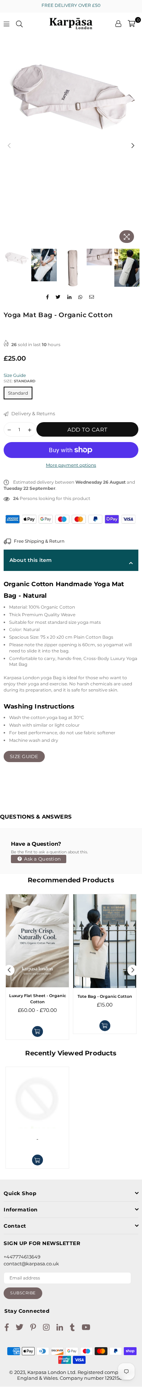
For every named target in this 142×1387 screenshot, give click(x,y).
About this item (30, 560)
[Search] (19, 23)
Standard (18, 393)
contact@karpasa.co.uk (31, 1263)
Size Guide (15, 375)
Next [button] (132, 145)
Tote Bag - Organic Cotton (105, 996)
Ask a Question (42, 859)
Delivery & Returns (32, 413)
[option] (71, 90)
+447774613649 (22, 1257)
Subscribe (23, 1292)
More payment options (71, 465)
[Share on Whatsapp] (80, 297)
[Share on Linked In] (70, 297)
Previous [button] (9, 145)
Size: (19, 381)
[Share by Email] (91, 297)
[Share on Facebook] (47, 297)
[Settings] (118, 23)
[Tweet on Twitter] (58, 297)
